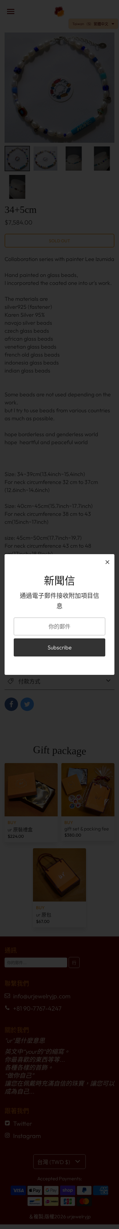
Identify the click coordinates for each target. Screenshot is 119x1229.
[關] (107, 562)
